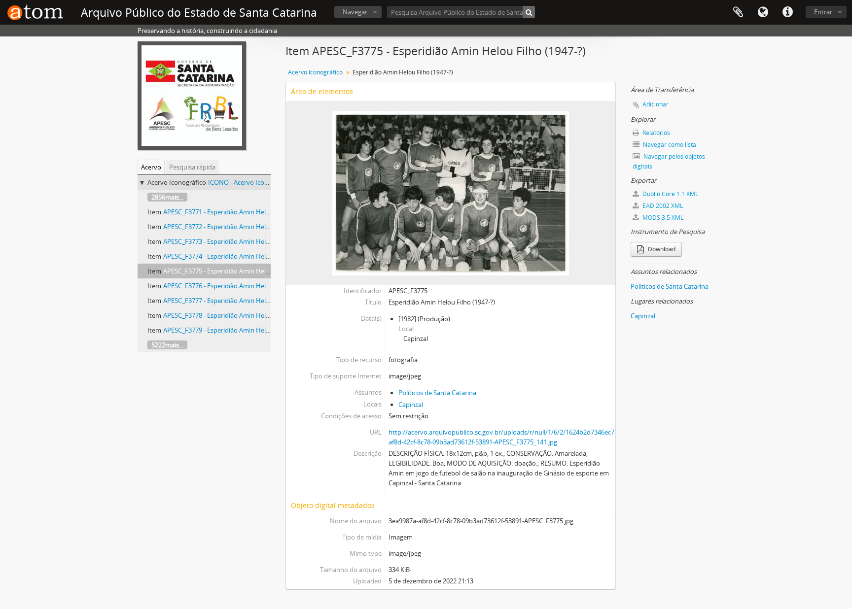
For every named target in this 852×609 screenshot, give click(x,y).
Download (660, 249)
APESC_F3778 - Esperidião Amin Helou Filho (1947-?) (238, 315)
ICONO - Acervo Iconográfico (250, 182)
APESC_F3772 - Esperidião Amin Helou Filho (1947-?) (238, 226)
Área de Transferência (738, 12)
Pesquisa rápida (192, 167)
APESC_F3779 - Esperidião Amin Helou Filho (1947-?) (238, 330)
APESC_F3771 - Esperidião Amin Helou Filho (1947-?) (238, 211)
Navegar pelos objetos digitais (669, 161)
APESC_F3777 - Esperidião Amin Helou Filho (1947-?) (238, 300)
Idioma (762, 12)
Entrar (823, 11)
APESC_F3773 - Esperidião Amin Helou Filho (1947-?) (238, 241)
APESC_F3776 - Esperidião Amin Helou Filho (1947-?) (238, 285)
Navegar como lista (668, 144)
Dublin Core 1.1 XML (669, 194)
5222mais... (167, 344)
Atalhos (787, 12)
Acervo (151, 167)
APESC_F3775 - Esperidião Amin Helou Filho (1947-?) (238, 271)
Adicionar (655, 104)
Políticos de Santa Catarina (437, 392)
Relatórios (655, 133)
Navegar (355, 11)
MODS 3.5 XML (662, 217)
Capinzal (410, 404)
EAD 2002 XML (662, 206)
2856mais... (167, 197)
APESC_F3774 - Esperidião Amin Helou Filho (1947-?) (238, 256)
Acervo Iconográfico (315, 72)
